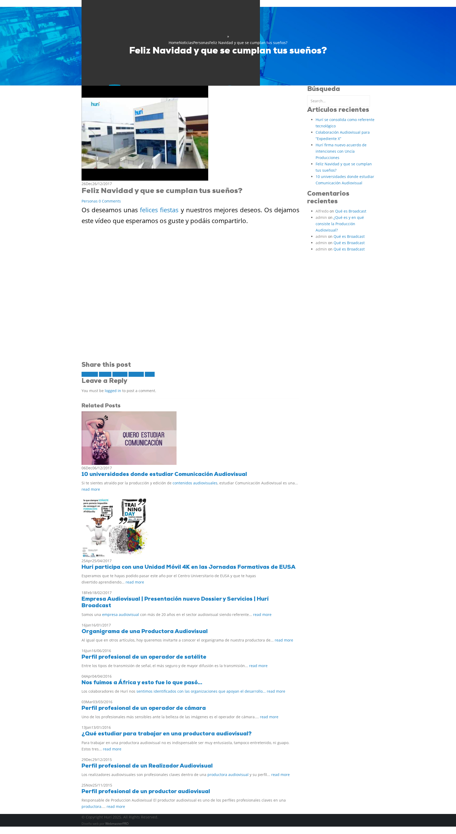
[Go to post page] (129, 437)
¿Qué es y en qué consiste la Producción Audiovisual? (340, 224)
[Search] (372, 101)
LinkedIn (119, 374)
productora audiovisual (228, 774)
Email (150, 374)
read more (91, 489)
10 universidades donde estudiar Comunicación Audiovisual (164, 474)
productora (91, 806)
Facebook (90, 374)
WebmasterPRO (117, 823)
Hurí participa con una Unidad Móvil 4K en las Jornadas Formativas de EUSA (189, 567)
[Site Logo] (171, 84)
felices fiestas (159, 209)
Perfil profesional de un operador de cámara (144, 708)
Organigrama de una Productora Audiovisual (145, 631)
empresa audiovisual (120, 614)
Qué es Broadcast (350, 211)
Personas (90, 201)
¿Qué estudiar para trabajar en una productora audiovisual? (166, 734)
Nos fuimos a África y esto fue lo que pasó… (142, 683)
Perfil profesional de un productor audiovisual (146, 791)
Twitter (105, 374)
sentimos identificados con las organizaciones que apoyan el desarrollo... (201, 691)
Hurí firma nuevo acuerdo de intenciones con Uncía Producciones (341, 151)
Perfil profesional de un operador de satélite (144, 657)
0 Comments (110, 201)
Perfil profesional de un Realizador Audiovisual (147, 766)
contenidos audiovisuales (195, 482)
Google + (136, 374)
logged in (113, 390)
